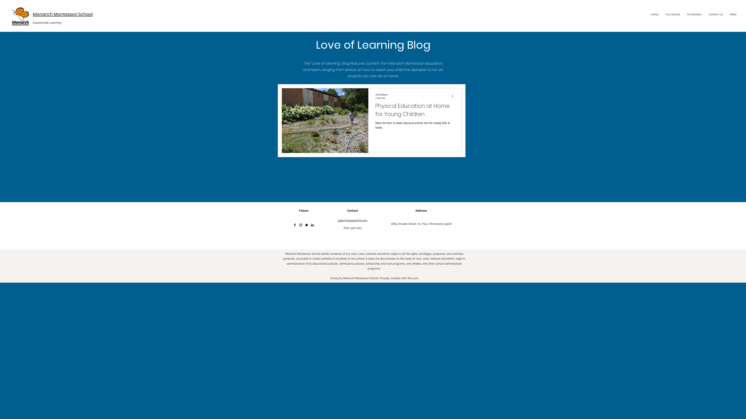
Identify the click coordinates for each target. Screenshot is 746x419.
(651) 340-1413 (352, 228)
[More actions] (453, 96)
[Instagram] (301, 225)
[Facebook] (295, 225)
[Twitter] (307, 225)
